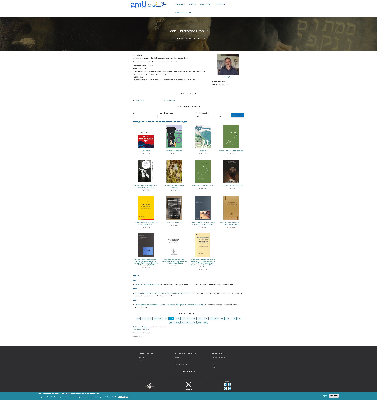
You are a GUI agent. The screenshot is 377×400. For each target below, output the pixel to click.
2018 (183, 318)
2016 (194, 318)
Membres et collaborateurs (184, 38)
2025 (143, 318)
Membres (193, 4)
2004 (188, 322)
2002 (199, 322)
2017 (188, 318)
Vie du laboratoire (183, 13)
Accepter (324, 395)
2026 (138, 318)
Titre (135, 113)
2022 (160, 318)
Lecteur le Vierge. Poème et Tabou (147, 284)
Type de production (202, 113)
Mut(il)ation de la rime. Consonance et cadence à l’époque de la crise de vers (163, 293)
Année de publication (166, 113)
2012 (216, 318)
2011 (222, 318)
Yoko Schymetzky (168, 100)
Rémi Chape (139, 100)
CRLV (214, 364)
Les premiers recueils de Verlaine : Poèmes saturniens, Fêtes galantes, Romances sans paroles (169, 305)
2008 (238, 318)
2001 (205, 322)
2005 (183, 322)
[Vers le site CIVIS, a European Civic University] (149, 386)
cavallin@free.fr (228, 77)
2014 (205, 318)
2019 (177, 318)
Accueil (174, 38)
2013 (211, 318)
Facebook (141, 357)
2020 (171, 318)
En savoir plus (123, 397)
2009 (233, 318)
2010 (227, 318)
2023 (155, 318)
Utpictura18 (216, 361)
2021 (166, 318)
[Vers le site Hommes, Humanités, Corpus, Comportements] (227, 386)
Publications (206, 4)
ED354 (214, 367)
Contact (178, 361)
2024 (149, 318)
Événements (180, 4)
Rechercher (220, 4)
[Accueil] (149, 4)
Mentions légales (181, 364)
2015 (199, 318)
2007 (171, 322)
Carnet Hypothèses (218, 357)
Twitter (140, 361)
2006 (177, 322)
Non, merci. (333, 395)
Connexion (179, 357)
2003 (194, 322)
